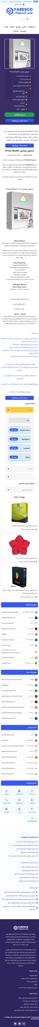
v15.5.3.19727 (30, 639)
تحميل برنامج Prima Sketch (19, 71)
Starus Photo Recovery (8, 762)
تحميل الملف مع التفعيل (19, 121)
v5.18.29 (31, 690)
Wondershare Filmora (8, 639)
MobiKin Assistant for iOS (9, 751)
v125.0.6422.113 (29, 663)
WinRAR (4, 634)
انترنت (19, 812)
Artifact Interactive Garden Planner (12, 679)
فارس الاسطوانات (15, 391)
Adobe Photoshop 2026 (9, 617)
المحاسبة (6, 812)
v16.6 (32, 735)
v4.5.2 (32, 707)
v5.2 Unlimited (30, 757)
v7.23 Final (31, 634)
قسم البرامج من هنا (11, 364)
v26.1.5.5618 (30, 746)
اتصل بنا (4, 1)
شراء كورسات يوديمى (15, 1)
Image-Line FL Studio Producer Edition (13, 746)
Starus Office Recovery (8, 768)
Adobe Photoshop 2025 (9, 718)
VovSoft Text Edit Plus (8, 735)
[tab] (20, 410)
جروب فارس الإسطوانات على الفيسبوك (14, 384)
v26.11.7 (31, 718)
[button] (31, 26)
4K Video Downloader (8, 657)
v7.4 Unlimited (30, 774)
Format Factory (6, 645)
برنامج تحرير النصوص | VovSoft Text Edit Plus (24, 525)
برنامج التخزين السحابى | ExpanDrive (27, 558)
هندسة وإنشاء (19, 794)
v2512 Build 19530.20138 (9, 650)
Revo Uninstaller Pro (8, 623)
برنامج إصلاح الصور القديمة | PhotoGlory (25, 344)
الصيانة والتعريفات (32, 821)
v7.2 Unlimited (30, 763)
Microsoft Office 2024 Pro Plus (11, 652)
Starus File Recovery (8, 774)
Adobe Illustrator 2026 (8, 701)
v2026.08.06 (30, 740)
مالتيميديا (32, 803)
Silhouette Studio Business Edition (12, 712)
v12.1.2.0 (31, 696)
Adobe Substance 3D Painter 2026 (12, 696)
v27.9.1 (32, 617)
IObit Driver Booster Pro (9, 628)
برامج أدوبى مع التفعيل (29, 862)
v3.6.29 (32, 751)
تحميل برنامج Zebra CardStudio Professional (23, 347)
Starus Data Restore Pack (9, 757)
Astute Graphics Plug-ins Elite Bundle (13, 707)
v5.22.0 (32, 645)
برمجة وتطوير (19, 803)
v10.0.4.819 (30, 685)
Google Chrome (6, 663)
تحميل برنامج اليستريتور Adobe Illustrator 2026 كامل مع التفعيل (19, 369)
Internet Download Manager (10, 612)
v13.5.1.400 (30, 628)
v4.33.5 (32, 657)
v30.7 (32, 701)
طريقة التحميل (27, 1)
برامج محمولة (6, 803)
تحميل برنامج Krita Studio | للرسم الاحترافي (24, 356)
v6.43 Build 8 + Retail (28, 612)
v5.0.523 (31, 713)
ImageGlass (5, 685)
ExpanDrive (5, 740)
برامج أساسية (32, 812)
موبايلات (7, 794)
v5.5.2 (32, 623)
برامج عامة (32, 794)
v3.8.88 (32, 679)
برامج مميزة (33, 887)
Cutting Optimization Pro (9, 690)
